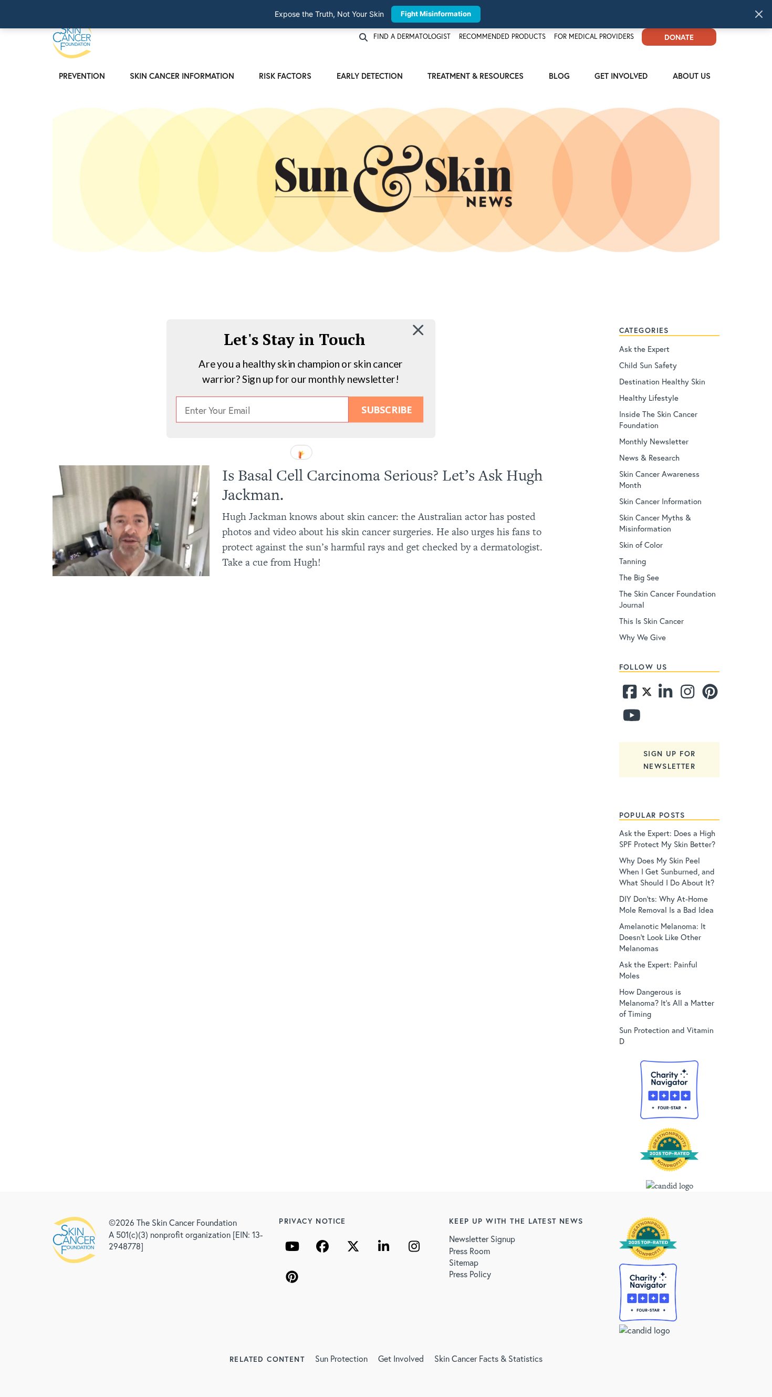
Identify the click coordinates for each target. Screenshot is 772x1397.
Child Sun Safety (648, 365)
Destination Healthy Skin (662, 381)
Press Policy (470, 1273)
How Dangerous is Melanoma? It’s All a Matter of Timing (666, 1002)
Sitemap (463, 1262)
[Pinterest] (708, 694)
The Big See (639, 577)
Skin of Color (641, 544)
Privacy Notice (312, 1221)
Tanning (632, 561)
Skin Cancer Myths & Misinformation (655, 523)
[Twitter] (647, 694)
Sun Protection (341, 1358)
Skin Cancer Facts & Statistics (488, 1358)
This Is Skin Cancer (651, 621)
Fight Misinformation (436, 13)
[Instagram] (686, 694)
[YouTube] (292, 1246)
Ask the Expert (644, 348)
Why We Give (642, 637)
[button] (294, 339)
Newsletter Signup (482, 1238)
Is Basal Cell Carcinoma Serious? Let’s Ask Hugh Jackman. (382, 484)
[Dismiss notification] (759, 14)
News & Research (649, 457)
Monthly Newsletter (653, 441)
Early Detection (370, 75)
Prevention (82, 75)
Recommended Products (502, 36)
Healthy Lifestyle (649, 397)
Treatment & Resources (475, 75)
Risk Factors (285, 75)
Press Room (469, 1250)
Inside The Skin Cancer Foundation (658, 419)
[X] (353, 1246)
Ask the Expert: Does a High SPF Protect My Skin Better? (667, 838)
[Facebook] (629, 694)
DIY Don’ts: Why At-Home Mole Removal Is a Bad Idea (666, 904)
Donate (679, 37)
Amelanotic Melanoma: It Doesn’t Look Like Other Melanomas (662, 937)
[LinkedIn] (383, 1246)
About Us (692, 75)
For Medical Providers (594, 36)
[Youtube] (629, 718)
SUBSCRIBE (386, 409)
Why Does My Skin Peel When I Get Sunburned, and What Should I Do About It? (667, 871)
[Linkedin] (665, 694)
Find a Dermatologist (412, 36)
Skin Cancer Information (182, 75)
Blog (559, 75)
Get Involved (621, 75)
